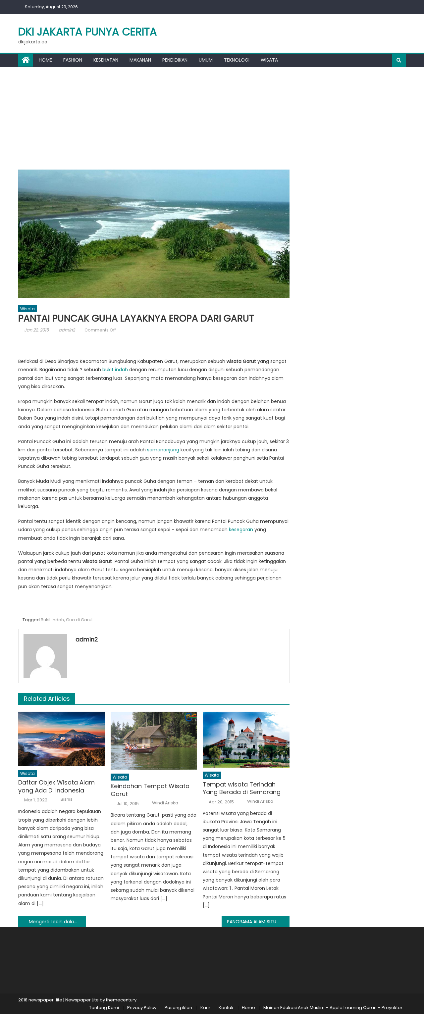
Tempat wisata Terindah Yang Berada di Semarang (242, 788)
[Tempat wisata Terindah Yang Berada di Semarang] (246, 740)
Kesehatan (105, 60)
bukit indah (115, 369)
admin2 (67, 330)
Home (45, 60)
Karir (205, 1007)
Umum (206, 60)
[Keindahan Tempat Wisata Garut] (154, 740)
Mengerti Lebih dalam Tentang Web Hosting (57, 921)
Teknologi (236, 60)
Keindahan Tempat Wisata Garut (150, 790)
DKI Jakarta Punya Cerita (87, 31)
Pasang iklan (178, 1007)
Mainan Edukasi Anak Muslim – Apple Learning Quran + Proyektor (332, 1007)
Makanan (140, 60)
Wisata (269, 60)
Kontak (226, 1007)
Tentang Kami (104, 1007)
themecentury (121, 1000)
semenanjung (163, 449)
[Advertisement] (212, 116)
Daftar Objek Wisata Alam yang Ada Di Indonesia (56, 786)
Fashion (72, 60)
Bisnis (67, 799)
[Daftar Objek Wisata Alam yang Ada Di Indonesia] (61, 739)
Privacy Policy (141, 1007)
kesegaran (241, 529)
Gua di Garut (79, 620)
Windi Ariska (165, 803)
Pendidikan (174, 60)
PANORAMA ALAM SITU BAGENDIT (258, 921)
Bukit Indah (52, 620)
